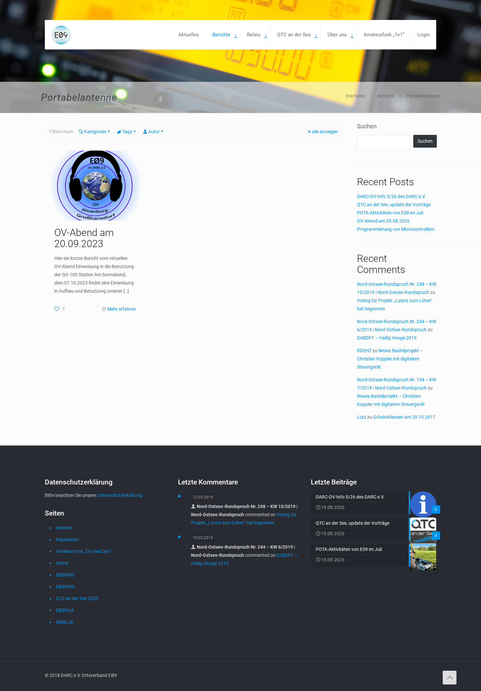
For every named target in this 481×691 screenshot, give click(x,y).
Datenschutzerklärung (119, 495)
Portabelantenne (423, 96)
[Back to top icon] (449, 677)
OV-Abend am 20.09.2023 (84, 238)
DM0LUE (65, 622)
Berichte (385, 96)
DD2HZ (364, 350)
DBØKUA (65, 610)
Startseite (355, 96)
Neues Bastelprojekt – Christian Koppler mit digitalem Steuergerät (390, 359)
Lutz (361, 417)
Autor (154, 131)
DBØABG (65, 574)
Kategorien (95, 131)
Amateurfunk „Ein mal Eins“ (83, 551)
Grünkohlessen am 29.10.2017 (404, 417)
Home (62, 563)
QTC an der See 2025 (77, 598)
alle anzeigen (325, 131)
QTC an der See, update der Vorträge (394, 204)
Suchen (367, 126)
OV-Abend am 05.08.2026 (383, 221)
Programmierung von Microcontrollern (396, 229)
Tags (127, 131)
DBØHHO (65, 586)
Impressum (67, 539)
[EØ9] (61, 34)
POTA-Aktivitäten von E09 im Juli (390, 212)
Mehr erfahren (121, 309)
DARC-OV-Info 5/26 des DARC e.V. (391, 196)
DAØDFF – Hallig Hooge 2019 (387, 337)
